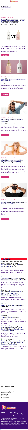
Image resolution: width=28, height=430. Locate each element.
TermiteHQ (4, 396)
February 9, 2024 (4, 83)
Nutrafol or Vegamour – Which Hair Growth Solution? (13, 21)
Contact (15, 416)
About (3, 412)
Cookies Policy (18, 414)
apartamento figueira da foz (8, 391)
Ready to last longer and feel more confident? (12, 306)
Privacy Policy (12, 412)
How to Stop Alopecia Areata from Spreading (12, 120)
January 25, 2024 (4, 164)
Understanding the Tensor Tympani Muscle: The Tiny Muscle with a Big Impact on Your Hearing (13, 342)
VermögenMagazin (6, 392)
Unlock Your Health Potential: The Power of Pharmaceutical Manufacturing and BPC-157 (12, 293)
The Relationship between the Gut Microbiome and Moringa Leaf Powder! (13, 279)
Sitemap (23, 416)
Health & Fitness (10, 17)
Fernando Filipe (13, 24)
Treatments (16, 157)
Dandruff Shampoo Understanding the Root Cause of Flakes (13, 203)
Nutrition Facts (5, 397)
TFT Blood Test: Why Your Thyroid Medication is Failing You (12, 265)
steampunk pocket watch (7, 386)
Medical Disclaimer (18, 424)
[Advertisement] (14, 241)
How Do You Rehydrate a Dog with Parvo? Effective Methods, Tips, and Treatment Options (12, 329)
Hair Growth (3, 17)
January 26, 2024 (4, 123)
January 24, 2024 (4, 206)
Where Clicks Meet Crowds (10, 317)
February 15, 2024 (4, 24)
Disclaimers (7, 416)
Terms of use (8, 414)
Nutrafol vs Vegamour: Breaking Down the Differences (13, 79)
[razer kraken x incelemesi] (14, 429)
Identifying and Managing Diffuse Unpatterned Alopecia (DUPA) (12, 161)
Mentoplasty (4, 394)
